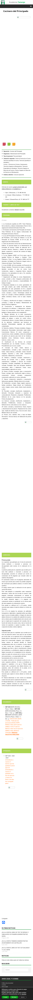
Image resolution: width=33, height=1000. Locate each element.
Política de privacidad (7, 983)
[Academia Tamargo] (16, 3)
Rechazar (14, 997)
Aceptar (5, 997)
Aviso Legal (5, 986)
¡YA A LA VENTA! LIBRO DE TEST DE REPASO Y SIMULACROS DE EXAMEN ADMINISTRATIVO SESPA (15, 934)
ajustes (24, 994)
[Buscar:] (16, 969)
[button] (31, 6)
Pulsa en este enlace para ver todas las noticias (15, 960)
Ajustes (23, 997)
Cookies (4, 985)
